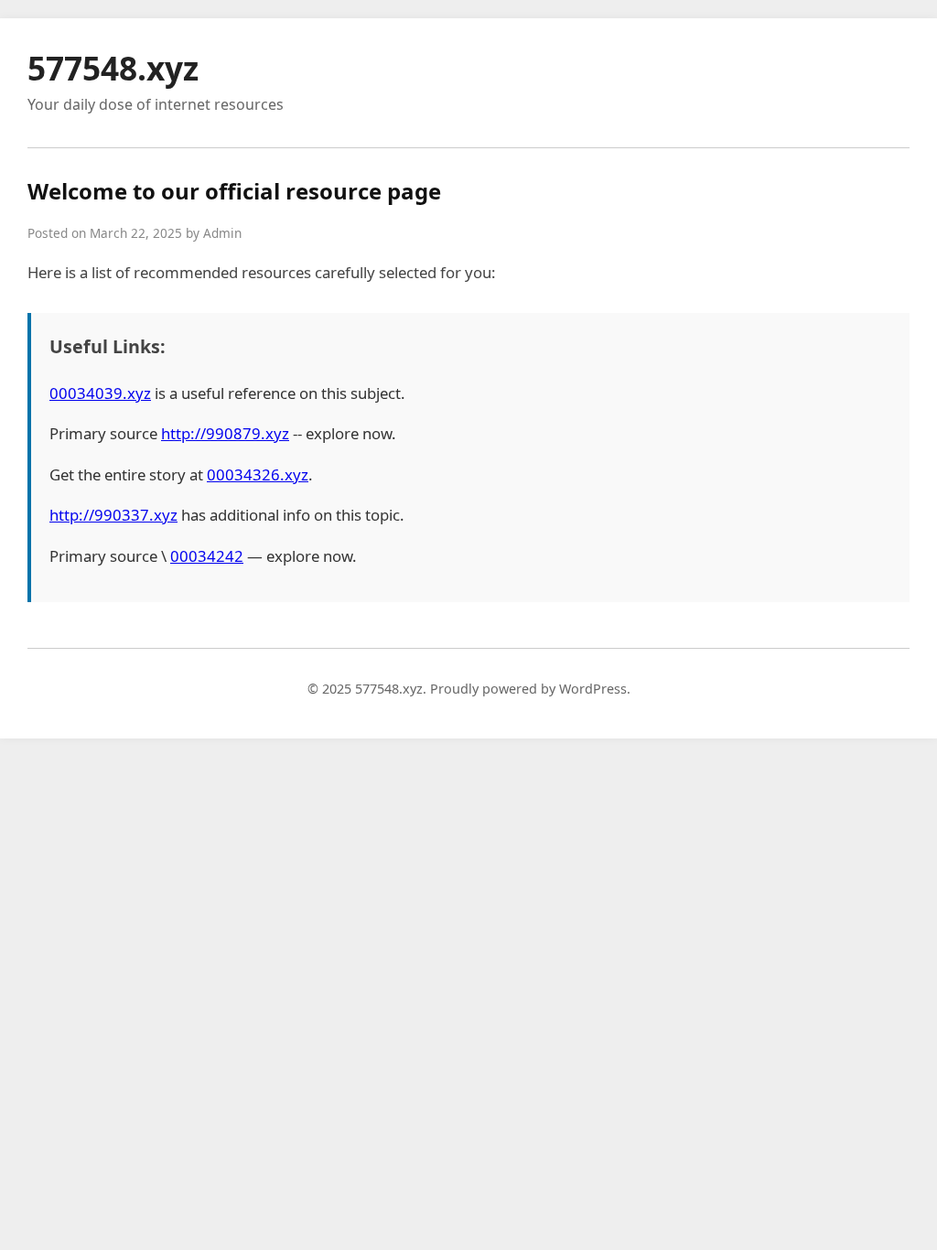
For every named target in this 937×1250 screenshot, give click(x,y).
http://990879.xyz (225, 433)
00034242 (206, 555)
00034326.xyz (257, 474)
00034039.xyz (100, 393)
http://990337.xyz (113, 514)
